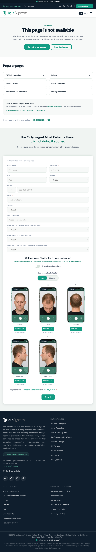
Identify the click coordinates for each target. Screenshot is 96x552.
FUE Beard (54, 455)
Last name (54, 166)
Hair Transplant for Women (61, 437)
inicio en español (54, 106)
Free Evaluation (84, 6)
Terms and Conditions (31, 390)
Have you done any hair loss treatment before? (27, 245)
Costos (30, 110)
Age (9, 176)
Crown (76, 325)
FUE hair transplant (25, 75)
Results (6, 505)
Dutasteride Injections (12, 518)
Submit (48, 397)
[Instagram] (67, 6)
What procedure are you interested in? (24, 225)
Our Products (8, 514)
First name (12, 166)
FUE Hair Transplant (58, 423)
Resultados (40, 110)
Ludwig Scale (55, 500)
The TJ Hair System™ (11, 491)
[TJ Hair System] (15, 13)
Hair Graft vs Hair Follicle (60, 491)
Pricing (70, 75)
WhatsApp (30, 6)
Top (48, 325)
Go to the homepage (37, 47)
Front (20, 325)
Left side (20, 377)
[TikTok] (71, 6)
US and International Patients (14, 496)
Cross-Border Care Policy (55, 537)
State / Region (13, 215)
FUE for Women (56, 451)
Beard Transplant (57, 428)
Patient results (25, 83)
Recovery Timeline (57, 514)
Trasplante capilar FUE (15, 110)
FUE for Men (55, 446)
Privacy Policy (49, 390)
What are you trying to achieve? (21, 235)
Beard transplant (70, 83)
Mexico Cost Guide (58, 509)
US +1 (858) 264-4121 (13, 6)
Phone (10, 185)
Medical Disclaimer (72, 535)
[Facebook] (64, 6)
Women (52, 278)
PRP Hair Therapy (57, 442)
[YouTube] (60, 6)
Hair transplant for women (25, 92)
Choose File (20, 329)
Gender (52, 176)
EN (81, 13)
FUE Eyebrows (56, 460)
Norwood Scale (56, 496)
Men (42, 278)
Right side (48, 377)
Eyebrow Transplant (58, 433)
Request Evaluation (10, 523)
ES (85, 13)
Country (10, 205)
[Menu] (90, 13)
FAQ (4, 509)
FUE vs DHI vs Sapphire (59, 505)
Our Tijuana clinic (70, 92)
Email (10, 195)
